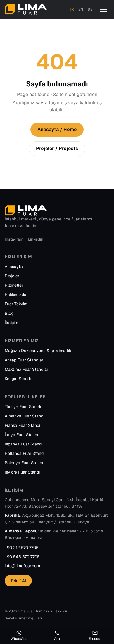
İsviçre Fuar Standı (22, 472)
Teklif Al (18, 580)
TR (71, 9)
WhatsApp (19, 638)
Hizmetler (14, 285)
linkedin (35, 239)
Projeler (12, 276)
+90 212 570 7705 (22, 547)
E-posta (95, 638)
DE (90, 9)
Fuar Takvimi (16, 304)
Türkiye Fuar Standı (23, 406)
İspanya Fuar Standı (23, 444)
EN (80, 9)
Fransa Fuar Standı (22, 425)
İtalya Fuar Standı (21, 434)
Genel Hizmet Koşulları (23, 618)
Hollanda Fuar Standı (24, 453)
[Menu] (103, 9)
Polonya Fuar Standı (24, 462)
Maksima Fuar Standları (27, 369)
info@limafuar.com (22, 565)
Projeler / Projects (57, 148)
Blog (9, 313)
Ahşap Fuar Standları (24, 360)
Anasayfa (14, 266)
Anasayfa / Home (57, 129)
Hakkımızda (15, 294)
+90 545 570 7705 (22, 556)
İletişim (11, 322)
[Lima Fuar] (26, 9)
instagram (14, 239)
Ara (57, 638)
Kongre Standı (18, 378)
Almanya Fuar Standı (24, 416)
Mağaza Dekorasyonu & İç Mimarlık (38, 350)
